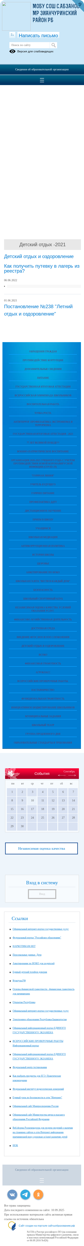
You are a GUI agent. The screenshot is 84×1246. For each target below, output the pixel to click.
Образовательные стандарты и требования (43, 742)
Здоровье (43, 563)
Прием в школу (43, 519)
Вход (42, 893)
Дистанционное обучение (43, 510)
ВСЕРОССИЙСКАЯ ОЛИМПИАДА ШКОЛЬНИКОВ (43, 395)
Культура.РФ (19, 980)
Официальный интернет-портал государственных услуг (41, 929)
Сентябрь (69, 771)
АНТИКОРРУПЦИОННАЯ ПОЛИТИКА (43, 546)
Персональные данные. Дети (27, 954)
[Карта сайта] (12, 35)
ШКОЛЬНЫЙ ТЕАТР (43, 725)
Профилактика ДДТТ (43, 502)
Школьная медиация (43, 537)
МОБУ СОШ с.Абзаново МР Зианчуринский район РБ (58, 14)
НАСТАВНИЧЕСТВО (42, 690)
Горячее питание (42, 493)
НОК (15, 1145)
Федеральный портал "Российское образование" (37, 937)
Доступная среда (43, 628)
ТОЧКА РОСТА (42, 413)
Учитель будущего (43, 484)
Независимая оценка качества (41, 848)
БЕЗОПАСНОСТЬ (43, 590)
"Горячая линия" (43, 475)
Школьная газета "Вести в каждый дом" (43, 581)
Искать (53, 45)
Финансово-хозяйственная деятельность (43, 619)
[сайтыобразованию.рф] (78, 6)
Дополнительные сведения (43, 369)
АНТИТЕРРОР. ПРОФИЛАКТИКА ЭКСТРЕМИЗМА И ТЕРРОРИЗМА (43, 423)
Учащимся (43, 528)
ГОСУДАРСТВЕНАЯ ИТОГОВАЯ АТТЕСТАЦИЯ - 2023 (43, 434)
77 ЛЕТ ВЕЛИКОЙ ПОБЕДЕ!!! (43, 442)
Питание (43, 377)
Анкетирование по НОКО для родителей (33, 963)
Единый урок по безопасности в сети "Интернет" (37, 1097)
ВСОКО (43, 654)
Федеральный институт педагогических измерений (38, 1089)
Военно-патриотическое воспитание (43, 451)
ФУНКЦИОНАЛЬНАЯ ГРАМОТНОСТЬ (42, 698)
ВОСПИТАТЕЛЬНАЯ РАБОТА (43, 404)
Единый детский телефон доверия (30, 972)
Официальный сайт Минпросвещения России (36, 1106)
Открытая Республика (24, 1002)
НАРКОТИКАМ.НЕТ (24, 946)
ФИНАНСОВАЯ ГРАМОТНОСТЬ (43, 663)
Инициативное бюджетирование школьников (43, 707)
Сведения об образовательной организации (42, 69)
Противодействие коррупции (43, 360)
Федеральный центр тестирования (30, 1067)
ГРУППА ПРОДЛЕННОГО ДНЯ (42, 734)
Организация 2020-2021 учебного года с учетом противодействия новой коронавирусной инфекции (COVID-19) (43, 463)
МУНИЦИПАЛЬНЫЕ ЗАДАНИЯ (43, 716)
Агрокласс (43, 672)
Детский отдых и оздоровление (42, 646)
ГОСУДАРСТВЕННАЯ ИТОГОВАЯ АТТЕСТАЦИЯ (43, 386)
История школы (43, 554)
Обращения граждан (43, 351)
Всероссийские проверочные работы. (43, 681)
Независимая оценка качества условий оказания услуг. (43, 609)
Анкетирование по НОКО (43, 572)
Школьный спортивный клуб (43, 598)
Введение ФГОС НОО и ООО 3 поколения (43, 637)
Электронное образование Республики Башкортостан (40, 1019)
